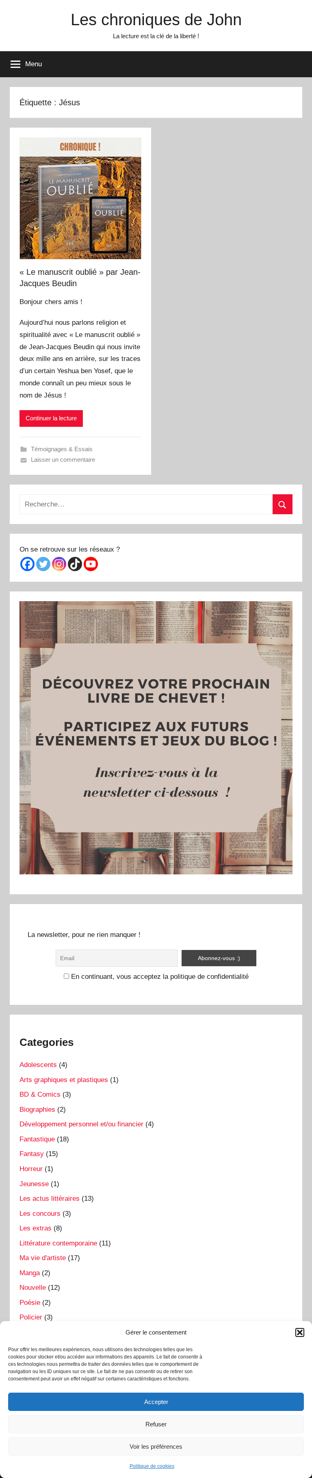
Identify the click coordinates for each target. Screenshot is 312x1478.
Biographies (37, 1109)
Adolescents (38, 1065)
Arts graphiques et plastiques (64, 1080)
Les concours (40, 1213)
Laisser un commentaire (63, 459)
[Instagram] (59, 564)
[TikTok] (75, 564)
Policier (31, 1317)
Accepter (156, 1401)
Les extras (36, 1228)
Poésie (30, 1302)
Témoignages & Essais (62, 449)
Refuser (156, 1424)
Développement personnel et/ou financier (81, 1124)
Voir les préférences (156, 1446)
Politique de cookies (152, 1466)
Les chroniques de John (156, 19)
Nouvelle (33, 1287)
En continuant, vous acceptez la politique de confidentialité (159, 976)
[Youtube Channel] (91, 564)
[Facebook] (27, 564)
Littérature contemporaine (58, 1243)
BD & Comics (40, 1094)
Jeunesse (34, 1184)
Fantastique (37, 1139)
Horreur (31, 1169)
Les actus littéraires (50, 1198)
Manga (30, 1273)
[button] (300, 1332)
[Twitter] (43, 564)
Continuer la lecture (51, 418)
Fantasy (32, 1154)
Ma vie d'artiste (43, 1258)
